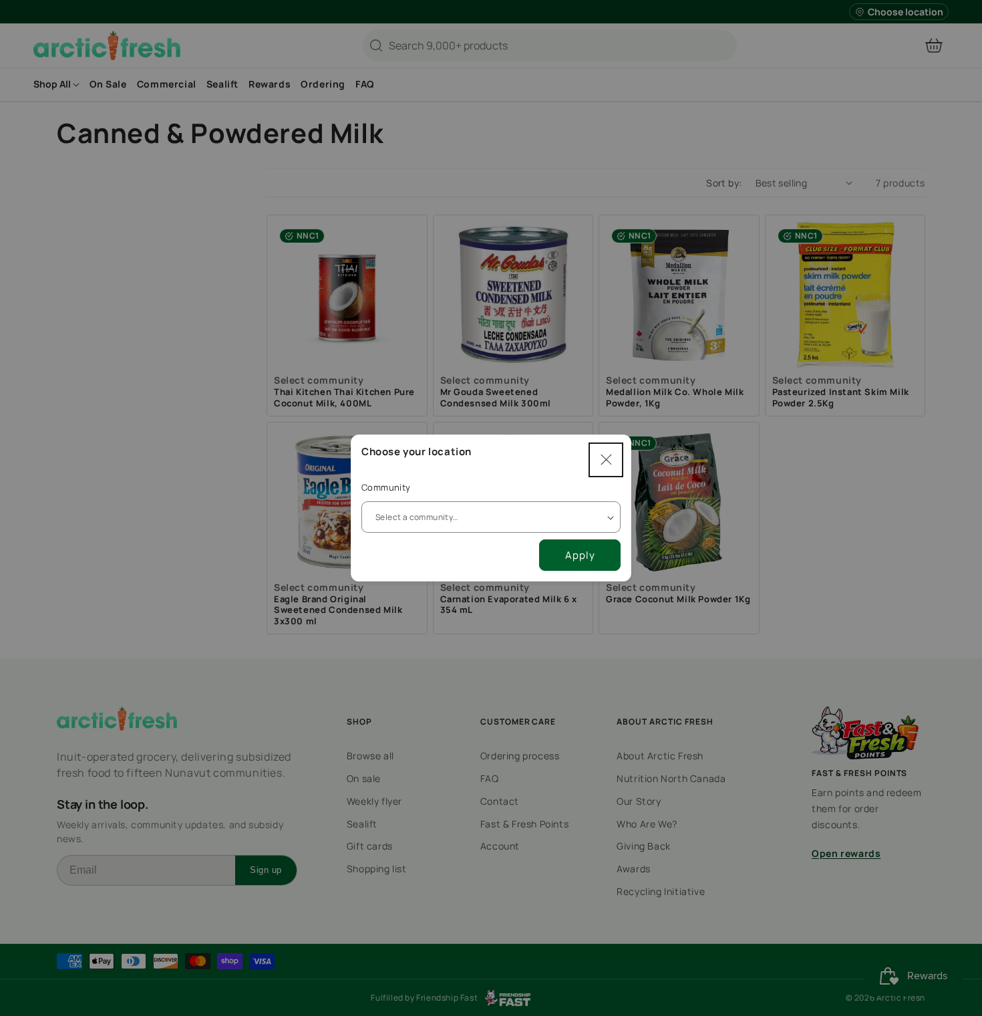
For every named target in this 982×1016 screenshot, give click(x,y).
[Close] (606, 460)
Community (386, 487)
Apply (580, 555)
